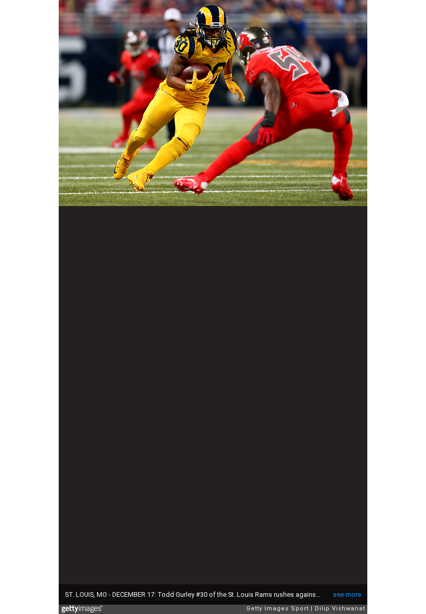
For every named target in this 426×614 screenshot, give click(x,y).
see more (347, 594)
